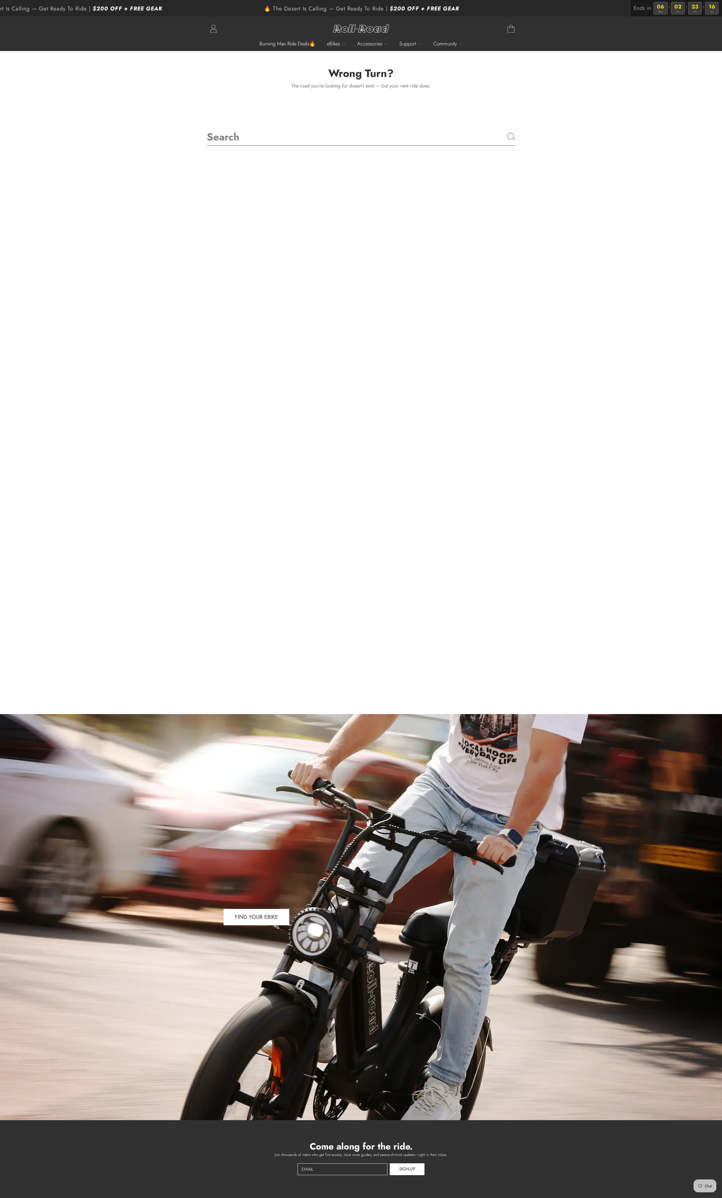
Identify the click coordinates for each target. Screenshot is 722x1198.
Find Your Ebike (256, 917)
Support (408, 43)
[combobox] (361, 137)
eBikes (334, 43)
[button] (511, 28)
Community (445, 43)
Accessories (370, 43)
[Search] (511, 137)
